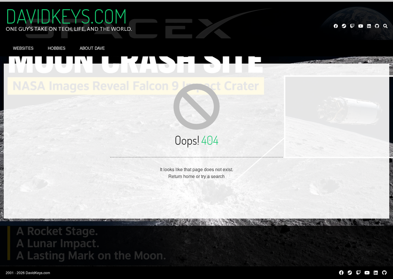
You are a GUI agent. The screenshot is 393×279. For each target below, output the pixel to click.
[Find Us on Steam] (344, 26)
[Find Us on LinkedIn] (369, 26)
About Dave (92, 48)
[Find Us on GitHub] (377, 26)
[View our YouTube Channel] (360, 26)
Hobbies (56, 48)
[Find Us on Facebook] (336, 26)
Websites (23, 48)
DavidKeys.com (66, 16)
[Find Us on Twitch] (352, 26)
